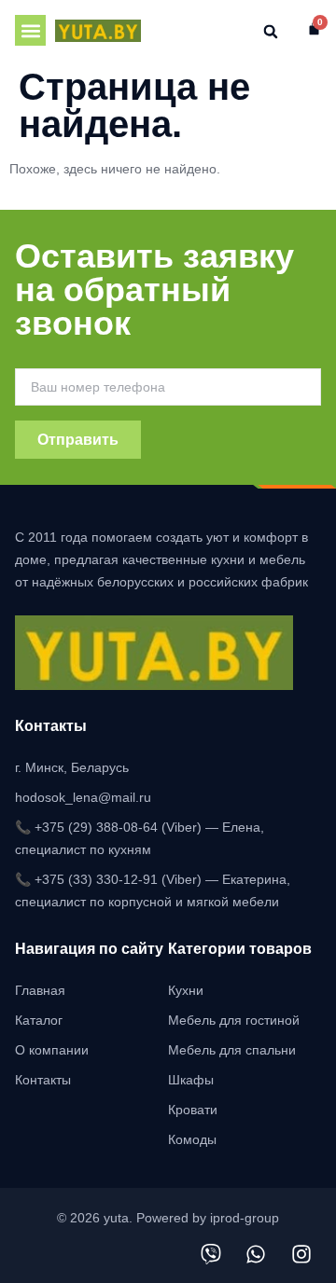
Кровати (192, 1109)
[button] (30, 30)
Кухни (185, 990)
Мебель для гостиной (234, 1020)
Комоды (192, 1139)
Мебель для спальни (232, 1049)
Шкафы (191, 1079)
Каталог (39, 1020)
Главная (40, 990)
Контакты (43, 1079)
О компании (52, 1049)
